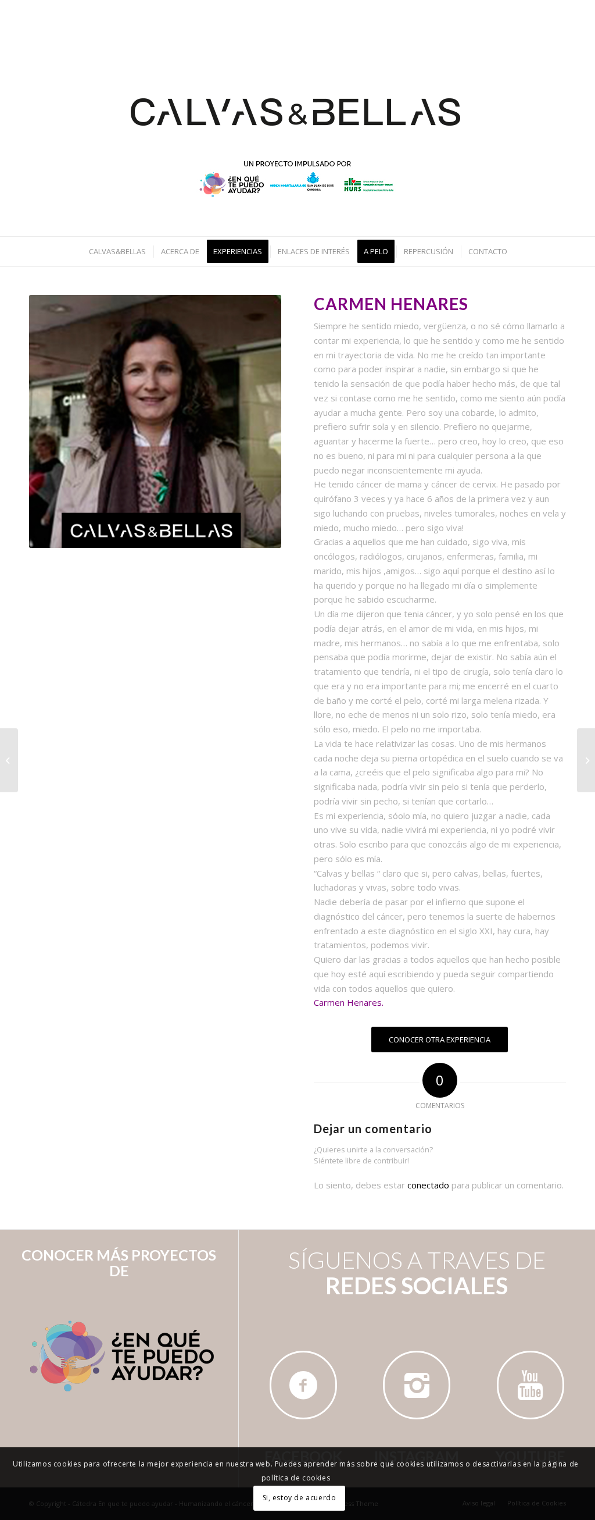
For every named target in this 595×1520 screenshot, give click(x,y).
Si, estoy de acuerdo (299, 1498)
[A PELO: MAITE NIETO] (586, 760)
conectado (428, 1185)
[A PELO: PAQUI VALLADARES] (9, 760)
